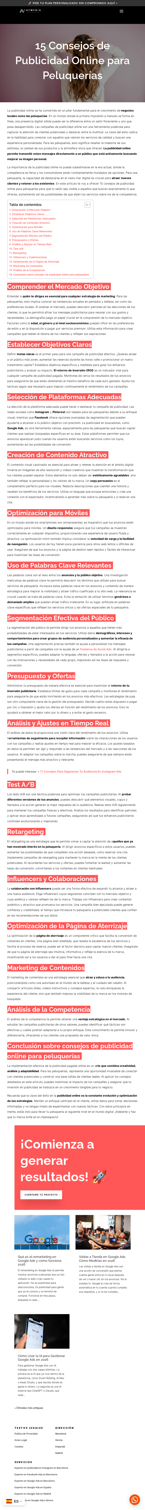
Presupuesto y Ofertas (25, 239)
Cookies (18, 1446)
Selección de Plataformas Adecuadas (34, 218)
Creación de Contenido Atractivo (31, 222)
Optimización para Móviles (28, 227)
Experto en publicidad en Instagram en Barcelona (41, 1468)
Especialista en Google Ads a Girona (33, 1500)
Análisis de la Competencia (29, 270)
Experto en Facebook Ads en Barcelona (35, 1474)
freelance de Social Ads (96, 649)
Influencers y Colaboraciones (30, 257)
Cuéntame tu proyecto (41, 1195)
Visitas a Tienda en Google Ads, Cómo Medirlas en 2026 (102, 1259)
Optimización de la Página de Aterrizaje (36, 261)
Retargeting (20, 252)
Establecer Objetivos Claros (28, 214)
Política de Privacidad (25, 1433)
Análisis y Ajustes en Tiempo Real (32, 244)
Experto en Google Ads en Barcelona (34, 1481)
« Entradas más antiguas (28, 1407)
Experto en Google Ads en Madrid (32, 1493)
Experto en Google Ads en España (32, 1487)
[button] (134, 1499)
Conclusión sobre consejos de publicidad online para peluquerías (51, 274)
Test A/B (18, 248)
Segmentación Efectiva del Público (31, 235)
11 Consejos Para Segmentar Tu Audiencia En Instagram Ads (80, 771)
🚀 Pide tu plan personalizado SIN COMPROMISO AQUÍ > (72, 3)
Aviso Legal (20, 1440)
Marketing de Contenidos (28, 265)
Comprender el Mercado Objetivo (31, 209)
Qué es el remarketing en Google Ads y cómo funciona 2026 (39, 1260)
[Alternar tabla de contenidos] (86, 205)
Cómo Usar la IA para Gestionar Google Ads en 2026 (41, 1358)
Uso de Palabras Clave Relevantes (32, 231)
